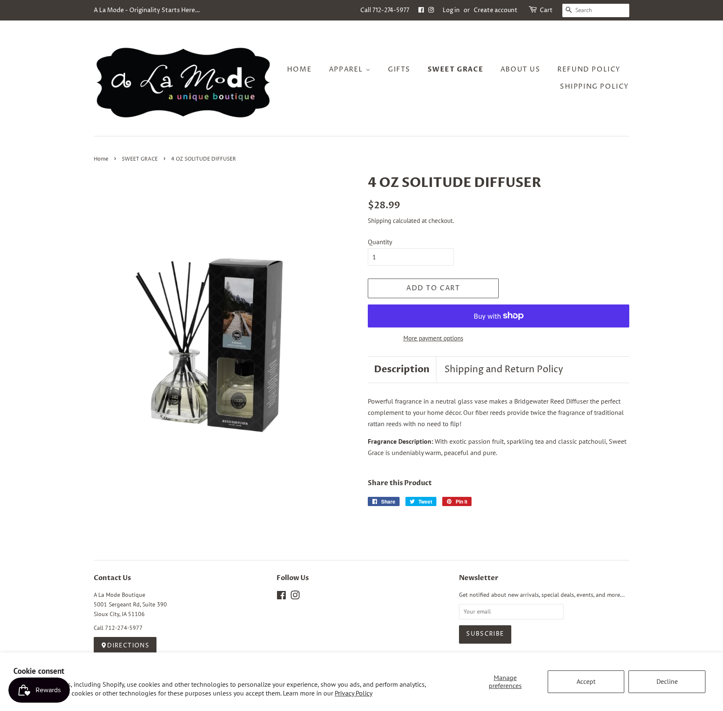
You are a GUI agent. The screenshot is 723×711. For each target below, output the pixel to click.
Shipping (379, 221)
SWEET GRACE (140, 159)
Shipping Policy (594, 86)
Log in (451, 10)
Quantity (380, 242)
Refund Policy (589, 69)
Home (299, 69)
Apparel (347, 69)
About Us (520, 69)
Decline (667, 681)
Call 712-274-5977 (384, 10)
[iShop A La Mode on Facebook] (421, 10)
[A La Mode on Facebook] (281, 597)
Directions (128, 646)
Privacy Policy (353, 693)
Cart (546, 10)
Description (402, 369)
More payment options (433, 338)
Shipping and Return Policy (503, 369)
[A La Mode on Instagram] (295, 597)
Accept (586, 681)
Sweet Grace (456, 69)
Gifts (399, 69)
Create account (496, 10)
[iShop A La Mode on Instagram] (431, 10)
